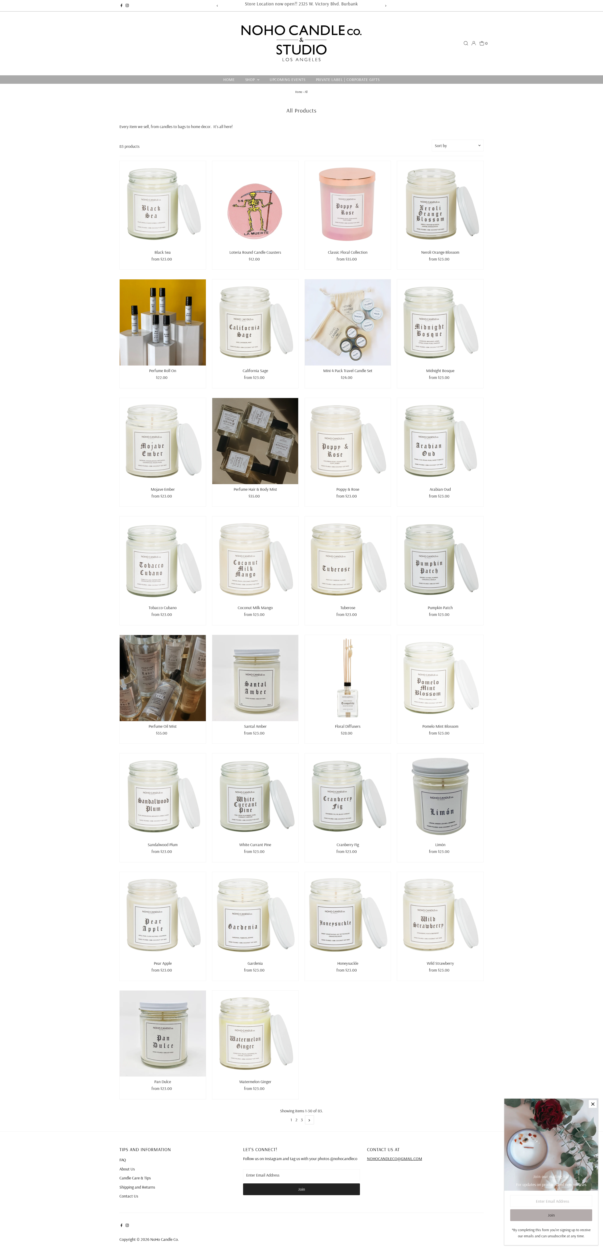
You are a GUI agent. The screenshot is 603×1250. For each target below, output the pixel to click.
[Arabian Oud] (440, 441)
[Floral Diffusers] (348, 678)
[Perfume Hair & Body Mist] (255, 441)
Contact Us (128, 1196)
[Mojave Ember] (163, 441)
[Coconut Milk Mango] (255, 559)
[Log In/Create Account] (474, 43)
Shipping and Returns (137, 1187)
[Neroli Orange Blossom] (440, 204)
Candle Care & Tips (135, 1178)
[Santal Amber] (255, 678)
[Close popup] (593, 1104)
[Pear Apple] (163, 915)
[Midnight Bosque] (440, 322)
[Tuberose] (348, 559)
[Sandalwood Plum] (163, 796)
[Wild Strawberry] (440, 915)
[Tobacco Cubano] (163, 559)
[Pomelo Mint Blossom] (440, 678)
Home (229, 79)
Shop (250, 79)
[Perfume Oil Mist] (163, 678)
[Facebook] (121, 5)
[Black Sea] (163, 204)
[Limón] (440, 796)
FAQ (122, 1159)
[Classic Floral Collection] (348, 204)
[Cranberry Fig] (348, 796)
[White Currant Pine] (255, 796)
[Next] (385, 5)
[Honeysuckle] (348, 915)
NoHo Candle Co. (164, 1239)
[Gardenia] (255, 915)
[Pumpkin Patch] (440, 559)
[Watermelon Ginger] (255, 1034)
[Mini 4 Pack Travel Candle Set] (348, 322)
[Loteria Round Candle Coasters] (255, 204)
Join (301, 1189)
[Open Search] (466, 43)
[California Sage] (255, 322)
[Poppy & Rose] (348, 441)
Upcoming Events (288, 79)
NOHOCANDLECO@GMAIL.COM (394, 1158)
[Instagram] (127, 5)
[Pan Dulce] (163, 1034)
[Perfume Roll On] (163, 322)
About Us (127, 1169)
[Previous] (217, 5)
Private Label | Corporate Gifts (348, 79)
